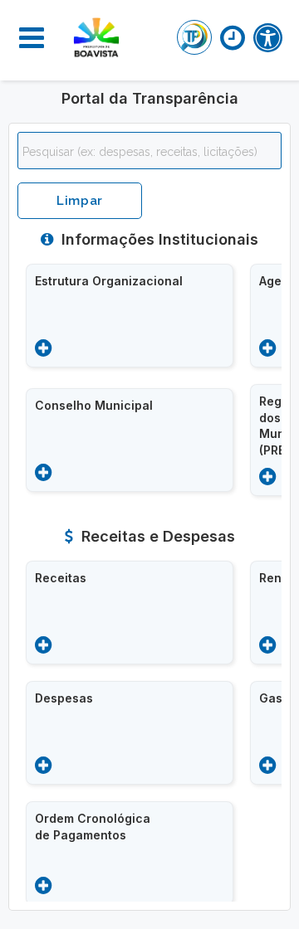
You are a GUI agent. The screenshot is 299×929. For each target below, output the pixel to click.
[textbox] (153, 151)
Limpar (79, 200)
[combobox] (149, 150)
